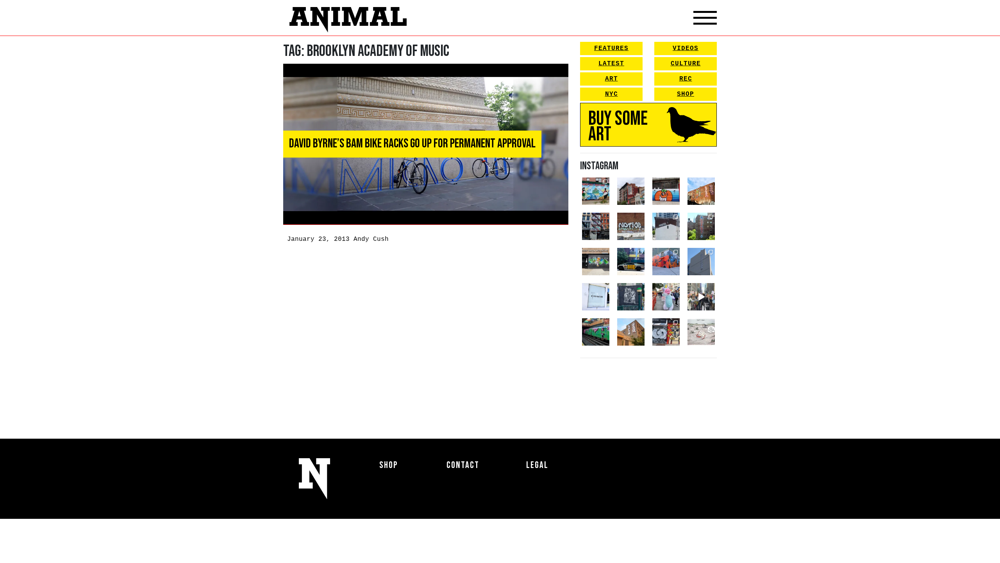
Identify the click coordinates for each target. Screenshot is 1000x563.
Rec (685, 78)
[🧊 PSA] (595, 296)
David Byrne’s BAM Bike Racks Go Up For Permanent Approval (412, 143)
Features (611, 48)
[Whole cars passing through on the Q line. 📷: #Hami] (595, 332)
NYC (611, 94)
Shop (685, 94)
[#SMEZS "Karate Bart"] (595, 261)
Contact (462, 465)
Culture (686, 63)
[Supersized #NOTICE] (631, 226)
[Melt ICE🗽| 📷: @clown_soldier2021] (631, 296)
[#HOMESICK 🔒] (666, 226)
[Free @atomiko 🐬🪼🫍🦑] (666, 191)
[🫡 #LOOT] (631, 261)
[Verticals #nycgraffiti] (701, 191)
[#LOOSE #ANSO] (631, 191)
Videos (685, 48)
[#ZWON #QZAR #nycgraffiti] (631, 332)
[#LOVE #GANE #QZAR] (595, 226)
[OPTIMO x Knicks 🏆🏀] (701, 226)
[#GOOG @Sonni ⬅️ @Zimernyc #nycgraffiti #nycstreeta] (666, 332)
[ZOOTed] (701, 261)
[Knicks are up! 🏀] (666, 261)
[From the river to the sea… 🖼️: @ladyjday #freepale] (595, 191)
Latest (611, 63)
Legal (537, 465)
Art (611, 78)
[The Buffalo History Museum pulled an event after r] (701, 332)
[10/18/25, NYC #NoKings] (666, 296)
